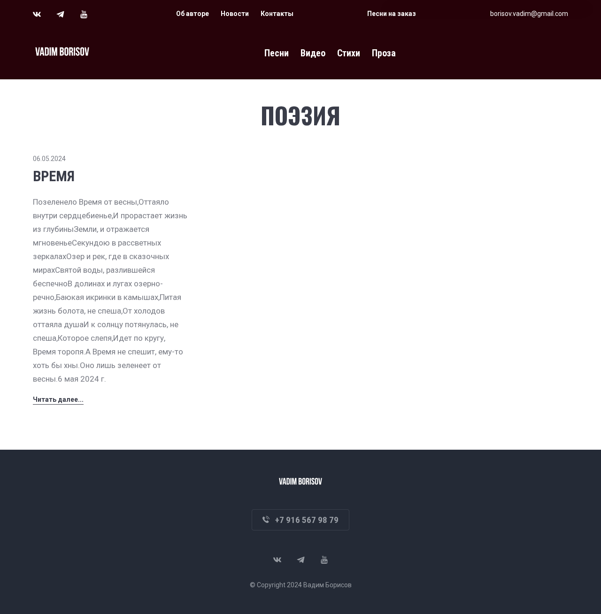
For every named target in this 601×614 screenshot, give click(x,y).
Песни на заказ (391, 13)
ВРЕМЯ (54, 176)
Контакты (277, 13)
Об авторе (192, 13)
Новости (235, 13)
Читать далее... (58, 399)
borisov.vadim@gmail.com (529, 13)
